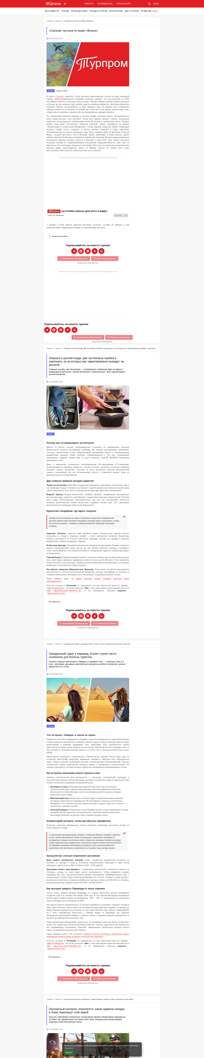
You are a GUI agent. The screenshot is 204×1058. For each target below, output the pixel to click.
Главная (50, 21)
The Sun (111, 455)
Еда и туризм (132, 11)
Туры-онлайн (123, 4)
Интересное (116, 11)
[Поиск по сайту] (149, 4)
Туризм (65, 11)
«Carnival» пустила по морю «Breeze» (79, 21)
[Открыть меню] (65, 4)
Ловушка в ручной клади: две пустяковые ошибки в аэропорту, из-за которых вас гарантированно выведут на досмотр (109, 348)
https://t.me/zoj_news (56, 593)
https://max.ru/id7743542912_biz (67, 591)
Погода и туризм (98, 11)
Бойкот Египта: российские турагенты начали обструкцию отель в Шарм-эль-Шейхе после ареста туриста (88, 935)
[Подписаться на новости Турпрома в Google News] (101, 251)
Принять (69, 1052)
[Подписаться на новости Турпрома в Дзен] (95, 251)
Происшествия (79, 11)
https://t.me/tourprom (55, 588)
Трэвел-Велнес (148, 11)
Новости (88, 4)
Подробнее (68, 1048)
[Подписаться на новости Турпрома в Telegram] (74, 251)
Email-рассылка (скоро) (106, 258)
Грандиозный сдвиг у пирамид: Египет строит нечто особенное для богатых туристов (97, 644)
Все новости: (52, 11)
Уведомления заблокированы (75, 258)
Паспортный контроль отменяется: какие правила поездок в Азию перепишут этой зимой (98, 999)
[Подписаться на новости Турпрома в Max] (81, 251)
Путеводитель (105, 4)
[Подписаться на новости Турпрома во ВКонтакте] (88, 251)
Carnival (59, 96)
